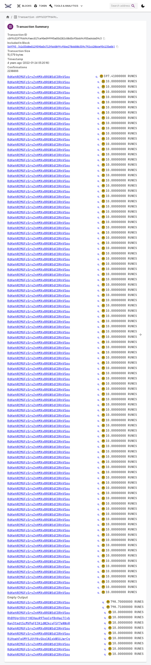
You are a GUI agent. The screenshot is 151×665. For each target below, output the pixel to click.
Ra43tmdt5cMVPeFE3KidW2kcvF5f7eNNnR (38, 623)
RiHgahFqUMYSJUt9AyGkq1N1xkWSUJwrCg (38, 639)
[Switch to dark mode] (143, 6)
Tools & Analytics (66, 5)
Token (43, 5)
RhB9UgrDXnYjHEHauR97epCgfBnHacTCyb (38, 618)
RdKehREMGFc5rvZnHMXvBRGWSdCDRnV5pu (38, 77)
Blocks (26, 5)
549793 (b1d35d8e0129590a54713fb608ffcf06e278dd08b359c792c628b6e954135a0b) (61, 46)
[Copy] (104, 38)
